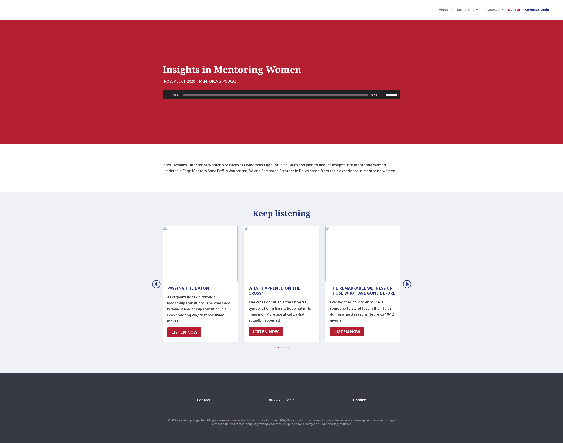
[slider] (392, 94)
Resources (491, 9)
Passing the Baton (188, 288)
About (443, 9)
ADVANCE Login (537, 9)
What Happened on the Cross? (274, 290)
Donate (514, 9)
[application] (281, 94)
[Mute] (382, 94)
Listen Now (184, 332)
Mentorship (465, 9)
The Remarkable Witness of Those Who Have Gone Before (362, 290)
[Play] (168, 94)
